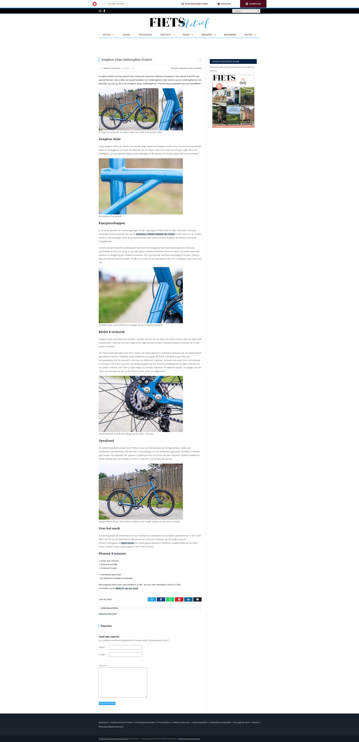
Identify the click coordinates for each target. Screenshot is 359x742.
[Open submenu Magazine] (216, 35)
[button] (253, 4)
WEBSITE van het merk (126, 588)
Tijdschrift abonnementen (189, 739)
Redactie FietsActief (108, 613)
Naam (102, 647)
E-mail (102, 654)
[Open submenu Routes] (115, 35)
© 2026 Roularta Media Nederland (113, 739)
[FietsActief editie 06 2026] (233, 101)
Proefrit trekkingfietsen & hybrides (186, 68)
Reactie (103, 665)
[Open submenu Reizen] (194, 35)
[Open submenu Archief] (257, 35)
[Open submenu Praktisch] (175, 35)
